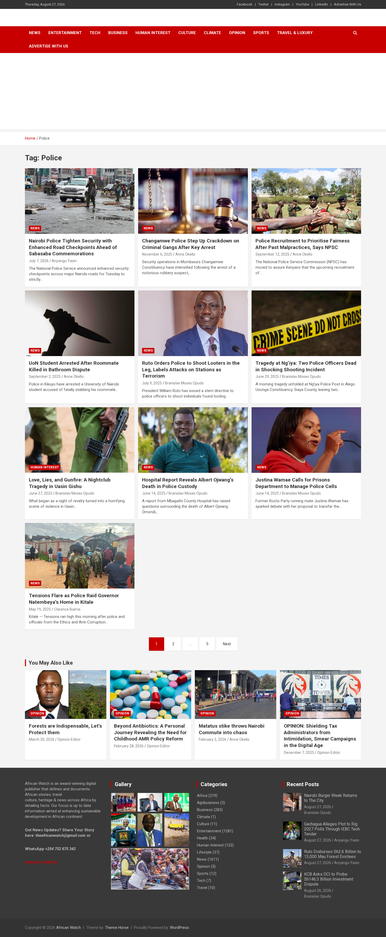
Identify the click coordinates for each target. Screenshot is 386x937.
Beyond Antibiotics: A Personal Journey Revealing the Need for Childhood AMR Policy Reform (150, 732)
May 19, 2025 (40, 609)
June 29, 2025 (267, 376)
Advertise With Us (347, 4)
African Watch (68, 927)
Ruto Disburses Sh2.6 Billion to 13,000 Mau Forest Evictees (332, 854)
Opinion (237, 32)
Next (227, 644)
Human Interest (152, 32)
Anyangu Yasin (64, 261)
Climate (212, 32)
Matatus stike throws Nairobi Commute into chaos (231, 729)
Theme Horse (117, 927)
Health (202, 838)
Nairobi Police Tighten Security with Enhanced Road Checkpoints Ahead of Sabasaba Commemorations (73, 247)
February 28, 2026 (129, 746)
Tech (95, 32)
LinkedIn (321, 4)
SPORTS (261, 32)
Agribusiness (208, 802)
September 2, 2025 (45, 376)
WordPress (179, 927)
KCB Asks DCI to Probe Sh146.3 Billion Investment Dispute (328, 879)
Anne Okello (185, 254)
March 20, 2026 (41, 739)
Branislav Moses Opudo (184, 383)
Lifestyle (204, 852)
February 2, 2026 (212, 739)
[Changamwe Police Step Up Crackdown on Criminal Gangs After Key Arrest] (193, 201)
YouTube (302, 4)
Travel (202, 887)
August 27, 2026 (317, 807)
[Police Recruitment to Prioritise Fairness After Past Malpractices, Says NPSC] (306, 201)
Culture (187, 32)
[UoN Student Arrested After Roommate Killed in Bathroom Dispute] (80, 323)
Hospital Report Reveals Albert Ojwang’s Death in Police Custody (187, 483)
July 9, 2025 (152, 383)
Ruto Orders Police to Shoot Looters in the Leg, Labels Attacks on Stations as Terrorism (191, 369)
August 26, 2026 (317, 890)
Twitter (263, 4)
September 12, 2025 (272, 254)
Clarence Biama (67, 609)
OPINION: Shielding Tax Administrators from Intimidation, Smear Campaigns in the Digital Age (320, 735)
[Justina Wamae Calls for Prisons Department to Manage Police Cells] (306, 440)
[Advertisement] (193, 92)
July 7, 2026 (39, 261)
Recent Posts (303, 784)
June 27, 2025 (40, 493)
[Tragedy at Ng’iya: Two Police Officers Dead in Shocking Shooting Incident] (306, 323)
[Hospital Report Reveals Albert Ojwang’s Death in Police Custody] (193, 440)
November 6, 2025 (157, 254)
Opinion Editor (69, 739)
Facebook (244, 4)
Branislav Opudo (317, 813)
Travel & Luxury (295, 32)
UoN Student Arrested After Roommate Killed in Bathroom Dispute (74, 366)
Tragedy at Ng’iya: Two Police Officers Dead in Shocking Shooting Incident (305, 366)
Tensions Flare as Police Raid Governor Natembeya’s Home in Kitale (74, 598)
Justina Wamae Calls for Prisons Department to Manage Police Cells (296, 483)
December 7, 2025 (299, 752)
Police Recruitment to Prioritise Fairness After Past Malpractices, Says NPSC (302, 244)
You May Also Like (51, 663)
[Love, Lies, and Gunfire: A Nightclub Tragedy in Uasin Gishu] (80, 440)
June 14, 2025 (153, 493)
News (34, 32)
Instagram (282, 4)
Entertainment (65, 32)
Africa (202, 795)
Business (118, 32)
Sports (202, 873)
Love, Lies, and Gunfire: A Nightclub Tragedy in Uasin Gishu (70, 483)
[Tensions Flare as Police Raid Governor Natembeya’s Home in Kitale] (80, 556)
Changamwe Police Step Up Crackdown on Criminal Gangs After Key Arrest (190, 244)
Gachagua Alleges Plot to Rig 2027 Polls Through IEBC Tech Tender (332, 829)
